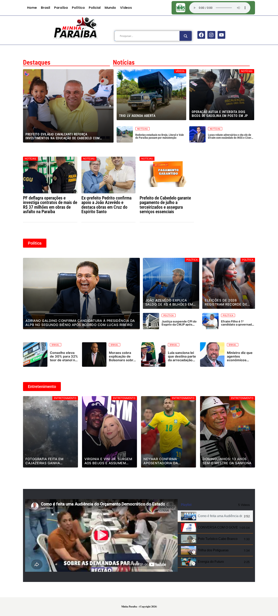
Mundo (110, 7)
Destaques (36, 62)
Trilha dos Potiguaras (213, 550)
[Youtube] (221, 35)
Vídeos (126, 7)
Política (78, 7)
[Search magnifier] (185, 36)
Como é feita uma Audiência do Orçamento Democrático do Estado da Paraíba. (220, 516)
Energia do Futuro (211, 561)
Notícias (124, 62)
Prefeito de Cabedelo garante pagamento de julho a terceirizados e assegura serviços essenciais (165, 204)
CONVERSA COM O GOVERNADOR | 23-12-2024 (218, 527)
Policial (95, 7)
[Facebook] (201, 35)
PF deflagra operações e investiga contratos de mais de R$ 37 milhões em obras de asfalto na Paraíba (50, 204)
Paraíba (61, 7)
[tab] (215, 516)
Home (32, 7)
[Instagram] (211, 35)
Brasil (45, 7)
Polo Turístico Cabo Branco (218, 539)
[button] (64, 139)
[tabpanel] (101, 535)
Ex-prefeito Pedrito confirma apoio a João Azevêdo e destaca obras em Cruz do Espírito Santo (106, 204)
